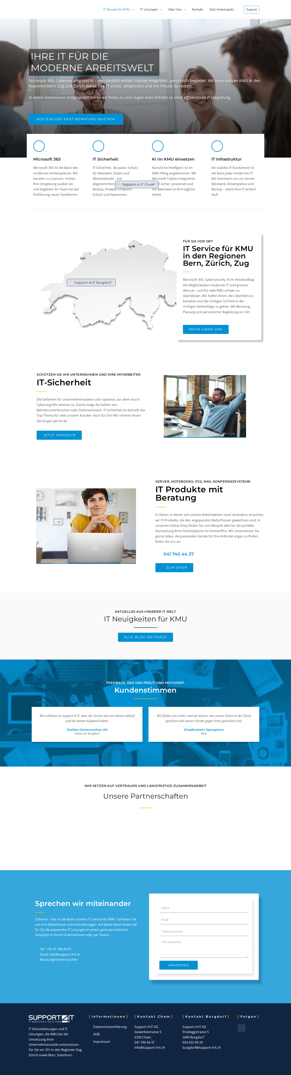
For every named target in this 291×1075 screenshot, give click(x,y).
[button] (136, 184)
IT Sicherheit (105, 159)
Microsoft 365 (47, 159)
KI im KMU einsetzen (173, 159)
